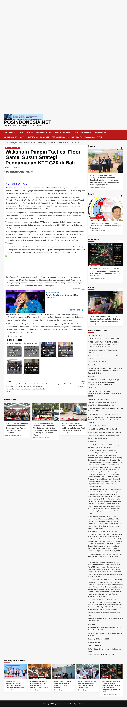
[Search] (122, 132)
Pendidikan (93, 263)
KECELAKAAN (55, 132)
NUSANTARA (33, 137)
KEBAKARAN (41, 132)
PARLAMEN (45, 137)
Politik (99, 218)
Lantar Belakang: (100, 132)
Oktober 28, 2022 (17, 167)
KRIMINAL (67, 132)
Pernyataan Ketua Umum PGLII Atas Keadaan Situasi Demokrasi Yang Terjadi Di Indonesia (105, 225)
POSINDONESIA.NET (27, 122)
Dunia (12, 147)
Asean (7, 147)
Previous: (25, 386)
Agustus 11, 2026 (100, 187)
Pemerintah (9, 418)
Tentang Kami (90, 137)
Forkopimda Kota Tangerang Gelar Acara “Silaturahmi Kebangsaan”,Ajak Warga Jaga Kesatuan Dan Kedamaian (16, 428)
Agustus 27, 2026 (100, 278)
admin (9, 167)
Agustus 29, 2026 (16, 690)
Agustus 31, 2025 (100, 230)
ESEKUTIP (29, 132)
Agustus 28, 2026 (64, 690)
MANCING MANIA (10, 137)
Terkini (17, 147)
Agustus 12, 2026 (72, 433)
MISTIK (22, 137)
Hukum (44, 418)
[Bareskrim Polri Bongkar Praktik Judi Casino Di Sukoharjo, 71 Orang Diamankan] (63, 671)
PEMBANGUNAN (58, 137)
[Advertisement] (63, 14)
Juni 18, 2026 (99, 324)
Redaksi (70, 137)
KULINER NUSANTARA (82, 132)
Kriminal (100, 311)
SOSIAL (79, 137)
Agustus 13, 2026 (44, 437)
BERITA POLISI (9, 132)
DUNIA (20, 132)
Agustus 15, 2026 (16, 435)
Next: (65, 383)
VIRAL (99, 137)
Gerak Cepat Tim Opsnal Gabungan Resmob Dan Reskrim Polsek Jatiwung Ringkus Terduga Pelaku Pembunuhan (105, 319)
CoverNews (70, 704)
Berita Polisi (37, 418)
